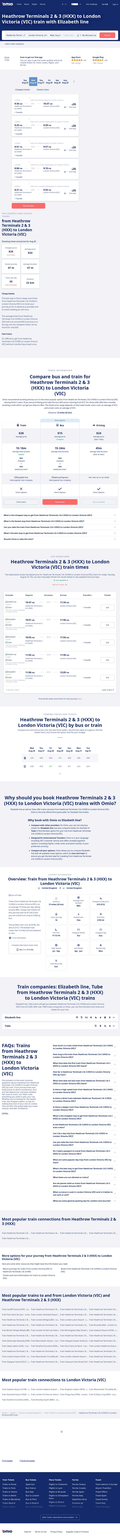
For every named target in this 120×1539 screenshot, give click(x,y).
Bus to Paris (31, 1499)
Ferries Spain (78, 1492)
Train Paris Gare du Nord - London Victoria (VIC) (81, 1346)
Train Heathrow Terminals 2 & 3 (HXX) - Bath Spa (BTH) (84, 1314)
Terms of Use (41, 1531)
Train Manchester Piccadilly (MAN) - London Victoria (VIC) (56, 1356)
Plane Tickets (55, 1480)
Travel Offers (101, 1492)
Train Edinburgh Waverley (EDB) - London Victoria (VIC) (26, 1341)
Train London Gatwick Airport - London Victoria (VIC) (83, 1356)
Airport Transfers (103, 1488)
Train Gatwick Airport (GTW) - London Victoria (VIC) (24, 1389)
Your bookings (91, 4)
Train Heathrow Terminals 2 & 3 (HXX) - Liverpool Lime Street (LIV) (60, 1233)
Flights (34, 4)
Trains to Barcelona (11, 1499)
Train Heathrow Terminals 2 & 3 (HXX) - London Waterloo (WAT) (58, 1309)
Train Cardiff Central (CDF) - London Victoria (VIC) (23, 1309)
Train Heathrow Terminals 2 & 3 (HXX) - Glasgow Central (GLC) (58, 1335)
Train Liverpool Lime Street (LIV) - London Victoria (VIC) (84, 1362)
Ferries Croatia (79, 1488)
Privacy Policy (56, 1531)
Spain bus (30, 1484)
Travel (98, 1480)
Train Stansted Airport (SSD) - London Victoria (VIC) (24, 1394)
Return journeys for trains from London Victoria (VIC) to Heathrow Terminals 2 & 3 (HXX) (27, 1270)
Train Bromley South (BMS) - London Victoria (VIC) (53, 1399)
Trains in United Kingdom (30, 1413)
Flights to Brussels (57, 1492)
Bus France (31, 1488)
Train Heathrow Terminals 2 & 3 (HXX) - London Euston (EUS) (86, 1325)
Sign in (115, 4)
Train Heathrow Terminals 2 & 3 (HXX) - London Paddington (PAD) (30, 1233)
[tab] (22, 89)
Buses (26, 4)
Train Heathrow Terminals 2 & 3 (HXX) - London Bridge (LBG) (28, 1319)
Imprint (27, 1531)
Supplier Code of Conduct (77, 1531)
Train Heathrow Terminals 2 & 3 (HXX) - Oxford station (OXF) (28, 1238)
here (79, 699)
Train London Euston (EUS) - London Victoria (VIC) (24, 1356)
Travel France (102, 1499)
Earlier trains (13, 690)
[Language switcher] (76, 4)
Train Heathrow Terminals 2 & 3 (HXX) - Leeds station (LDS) (85, 1309)
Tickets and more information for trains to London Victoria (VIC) (29, 1276)
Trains (19, 4)
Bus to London (32, 1495)
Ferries (42, 4)
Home (4, 1413)
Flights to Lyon (55, 1488)
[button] (55, 35)
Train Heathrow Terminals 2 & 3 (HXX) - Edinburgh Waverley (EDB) (31, 1325)
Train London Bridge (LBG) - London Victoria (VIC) (52, 1319)
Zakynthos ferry (79, 1499)
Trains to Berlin (9, 1495)
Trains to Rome (9, 1484)
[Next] (74, 81)
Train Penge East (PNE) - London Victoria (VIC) (80, 1394)
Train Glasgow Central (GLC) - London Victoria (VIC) (24, 1362)
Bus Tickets (31, 1480)
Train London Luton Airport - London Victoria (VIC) (82, 1319)
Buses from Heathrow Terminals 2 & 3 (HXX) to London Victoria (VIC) (89, 1270)
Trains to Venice (9, 1492)
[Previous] (24, 749)
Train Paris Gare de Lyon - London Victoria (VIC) (23, 1314)
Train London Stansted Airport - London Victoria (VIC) (54, 1314)
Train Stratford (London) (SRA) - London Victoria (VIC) (54, 1346)
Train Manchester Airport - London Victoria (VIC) (52, 1341)
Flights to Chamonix (58, 1484)
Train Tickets (8, 1480)
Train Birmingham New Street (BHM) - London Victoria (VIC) (86, 1330)
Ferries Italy (77, 1495)
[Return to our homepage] (9, 4)
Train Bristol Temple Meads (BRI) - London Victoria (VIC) (26, 1330)
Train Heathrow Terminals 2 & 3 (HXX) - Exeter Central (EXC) (28, 1351)
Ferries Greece (79, 1484)
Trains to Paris (9, 1488)
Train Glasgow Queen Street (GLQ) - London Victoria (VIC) (85, 1341)
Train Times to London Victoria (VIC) (60, 1413)
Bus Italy (30, 1492)
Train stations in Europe (106, 1484)
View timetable (11, 285)
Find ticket (11, 255)
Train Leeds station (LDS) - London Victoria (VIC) (23, 1346)
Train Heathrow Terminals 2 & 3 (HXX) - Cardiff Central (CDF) (86, 1233)
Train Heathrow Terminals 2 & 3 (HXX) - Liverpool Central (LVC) (87, 1351)
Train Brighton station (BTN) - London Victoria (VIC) (82, 1389)
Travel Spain (101, 1495)
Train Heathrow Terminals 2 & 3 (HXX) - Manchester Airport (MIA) (88, 1335)
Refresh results (58, 585)
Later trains (107, 690)
